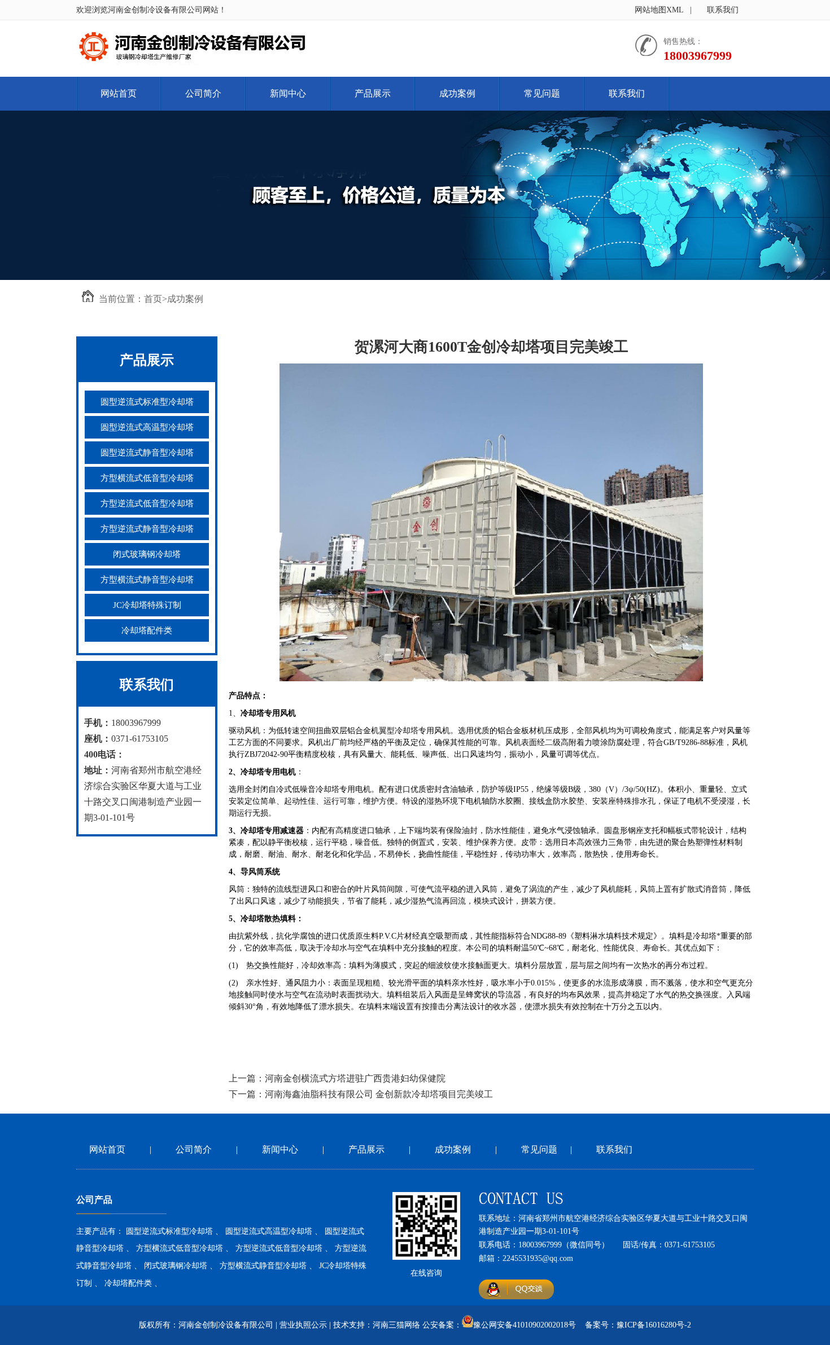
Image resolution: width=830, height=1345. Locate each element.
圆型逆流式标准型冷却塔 (147, 401)
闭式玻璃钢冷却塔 (147, 554)
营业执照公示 (303, 1325)
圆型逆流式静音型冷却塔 (147, 452)
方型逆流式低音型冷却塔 (147, 503)
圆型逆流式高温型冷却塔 (147, 427)
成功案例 (457, 93)
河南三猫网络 (396, 1325)
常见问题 (542, 93)
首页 (153, 299)
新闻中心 (288, 93)
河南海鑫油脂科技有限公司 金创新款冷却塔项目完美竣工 (379, 1094)
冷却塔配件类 (146, 630)
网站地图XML (659, 10)
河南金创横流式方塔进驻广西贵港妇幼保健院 (355, 1078)
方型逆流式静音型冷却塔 (147, 528)
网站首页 (119, 93)
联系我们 (723, 10)
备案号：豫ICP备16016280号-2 (638, 1325)
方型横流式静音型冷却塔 (147, 579)
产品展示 (373, 93)
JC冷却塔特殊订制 (147, 605)
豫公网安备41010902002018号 (524, 1325)
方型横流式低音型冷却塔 (147, 478)
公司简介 (203, 93)
